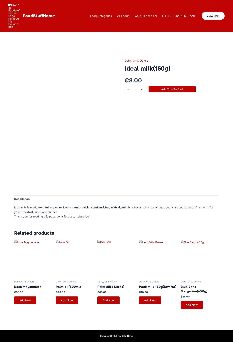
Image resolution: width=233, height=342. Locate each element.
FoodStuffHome (39, 15)
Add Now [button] (25, 300)
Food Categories (101, 16)
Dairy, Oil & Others (136, 60)
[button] (213, 16)
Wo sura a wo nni (146, 16)
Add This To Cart (172, 89)
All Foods (123, 16)
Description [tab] (22, 199)
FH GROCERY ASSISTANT (178, 16)
